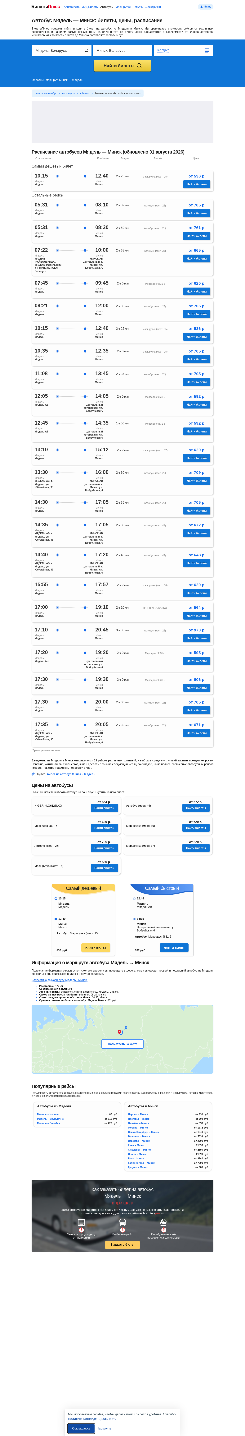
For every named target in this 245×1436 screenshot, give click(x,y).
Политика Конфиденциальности (92, 1418)
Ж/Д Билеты (90, 6)
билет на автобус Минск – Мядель (71, 774)
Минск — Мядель (70, 79)
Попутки (137, 6)
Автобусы (107, 6)
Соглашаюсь (81, 1428)
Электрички (153, 6)
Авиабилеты (72, 6)
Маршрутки (123, 6)
